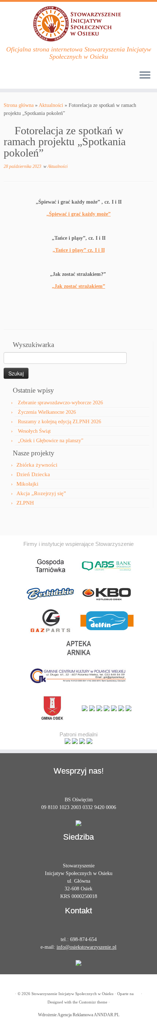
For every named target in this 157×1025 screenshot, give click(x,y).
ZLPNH (25, 503)
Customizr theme (93, 1002)
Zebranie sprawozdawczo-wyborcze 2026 (60, 402)
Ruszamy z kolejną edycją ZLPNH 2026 (59, 421)
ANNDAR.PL (106, 1014)
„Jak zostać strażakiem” (78, 286)
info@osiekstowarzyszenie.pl (86, 947)
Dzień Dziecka (33, 474)
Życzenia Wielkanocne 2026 (47, 412)
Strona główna (19, 105)
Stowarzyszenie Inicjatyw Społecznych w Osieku (72, 993)
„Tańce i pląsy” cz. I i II (79, 250)
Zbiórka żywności (36, 465)
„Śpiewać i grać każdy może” (78, 214)
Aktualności (51, 105)
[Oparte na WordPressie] (137, 992)
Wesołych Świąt (34, 431)
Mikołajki (27, 484)
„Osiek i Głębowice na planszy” (50, 440)
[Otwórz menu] (144, 75)
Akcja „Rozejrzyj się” (41, 493)
